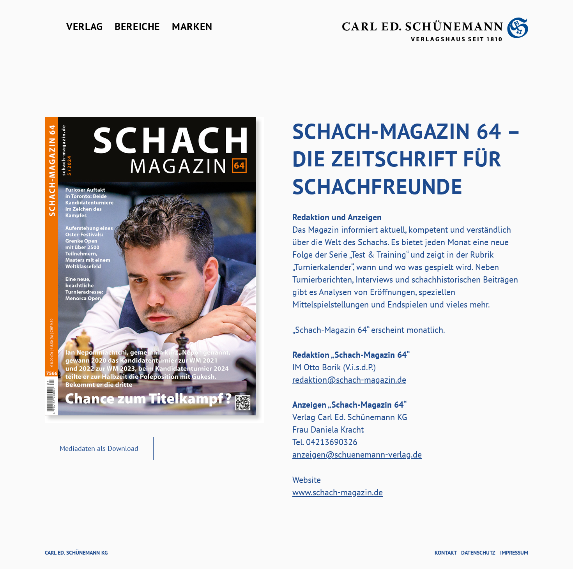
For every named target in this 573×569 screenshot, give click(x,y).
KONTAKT (445, 552)
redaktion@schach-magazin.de (349, 379)
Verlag (84, 26)
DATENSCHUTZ (478, 552)
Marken (192, 26)
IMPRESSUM (514, 552)
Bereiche (137, 26)
